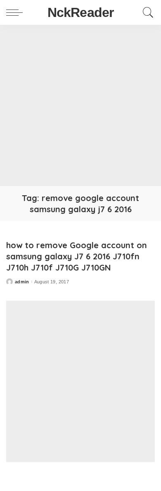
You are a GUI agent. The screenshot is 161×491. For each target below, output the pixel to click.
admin (22, 282)
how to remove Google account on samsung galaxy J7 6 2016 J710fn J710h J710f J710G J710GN (76, 256)
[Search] (146, 12)
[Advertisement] (80, 105)
